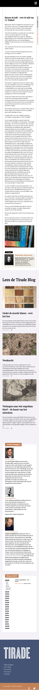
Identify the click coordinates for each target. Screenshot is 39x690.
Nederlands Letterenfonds (13, 555)
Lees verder (6, 330)
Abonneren (7, 672)
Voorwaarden (7, 686)
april (7, 585)
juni (7, 582)
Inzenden (7, 674)
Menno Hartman (19, 583)
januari (8, 589)
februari (8, 588)
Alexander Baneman (37, 37)
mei (7, 583)
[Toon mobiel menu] (36, 3)
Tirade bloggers (9, 665)
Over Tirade (7, 667)
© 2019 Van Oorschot (16, 686)
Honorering (7, 669)
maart (7, 586)
